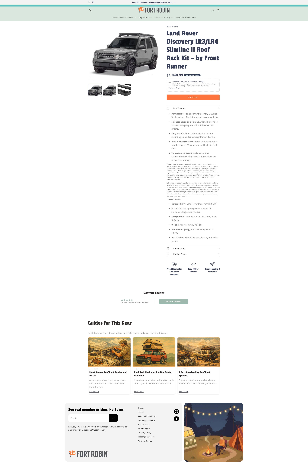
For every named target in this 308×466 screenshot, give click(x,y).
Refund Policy (144, 429)
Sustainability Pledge (147, 416)
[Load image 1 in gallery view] (95, 90)
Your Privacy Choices (147, 420)
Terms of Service (145, 441)
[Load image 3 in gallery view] (124, 90)
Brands (141, 408)
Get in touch (99, 430)
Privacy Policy (143, 424)
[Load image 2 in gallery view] (109, 90)
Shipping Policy (144, 433)
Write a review (173, 301)
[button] (90, 10)
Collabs (141, 412)
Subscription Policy (146, 437)
